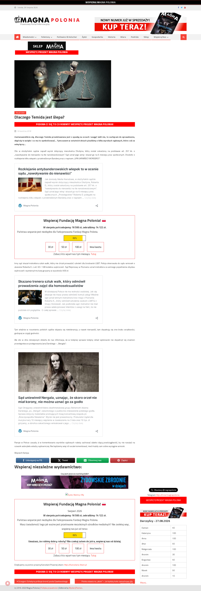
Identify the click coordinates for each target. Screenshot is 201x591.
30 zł (50, 247)
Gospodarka (97, 36)
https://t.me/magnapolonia (167, 494)
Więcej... (143, 582)
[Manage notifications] (7, 583)
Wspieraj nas (160, 36)
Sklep (146, 36)
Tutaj (93, 254)
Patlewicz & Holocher (67, 36)
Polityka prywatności (49, 587)
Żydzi (84, 36)
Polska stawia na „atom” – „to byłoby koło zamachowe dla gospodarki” (107, 582)
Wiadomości (28, 36)
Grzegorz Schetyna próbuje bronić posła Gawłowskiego (43, 581)
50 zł (64, 247)
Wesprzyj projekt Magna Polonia (47, 52)
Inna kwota (95, 247)
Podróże (135, 36)
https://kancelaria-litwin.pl (75, 564)
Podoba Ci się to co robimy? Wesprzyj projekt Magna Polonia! (74, 124)
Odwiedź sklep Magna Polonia (47, 46)
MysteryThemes (75, 587)
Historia (111, 36)
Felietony (45, 36)
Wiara (123, 36)
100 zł (78, 247)
